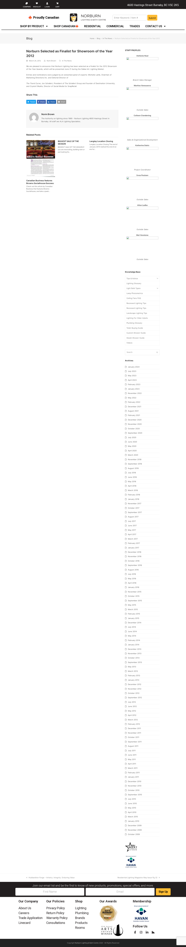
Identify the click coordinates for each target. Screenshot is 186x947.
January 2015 (133, 618)
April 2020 (132, 451)
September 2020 (135, 433)
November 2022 (135, 393)
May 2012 (132, 711)
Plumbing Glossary (134, 323)
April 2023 (132, 380)
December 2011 (134, 728)
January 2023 (133, 389)
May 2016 (132, 578)
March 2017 (133, 539)
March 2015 (133, 609)
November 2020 (135, 424)
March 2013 (133, 671)
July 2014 (132, 627)
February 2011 (134, 772)
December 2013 (134, 649)
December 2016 (134, 552)
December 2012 (134, 684)
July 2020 (132, 437)
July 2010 (132, 799)
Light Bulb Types (133, 288)
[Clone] (27, 3)
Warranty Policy (56, 918)
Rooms (80, 928)
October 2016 (133, 561)
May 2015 (132, 605)
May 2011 (132, 759)
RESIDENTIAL (92, 26)
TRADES (134, 26)
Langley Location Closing (101, 141)
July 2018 (132, 473)
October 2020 (134, 428)
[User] (47, 3)
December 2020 (134, 420)
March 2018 (133, 490)
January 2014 (133, 645)
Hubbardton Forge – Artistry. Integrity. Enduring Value (51, 877)
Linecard (25, 923)
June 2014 (132, 631)
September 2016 (135, 565)
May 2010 (132, 808)
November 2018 (134, 459)
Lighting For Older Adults (137, 318)
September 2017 (135, 512)
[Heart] (37, 3)
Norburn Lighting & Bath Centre (87, 943)
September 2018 (135, 464)
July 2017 (132, 521)
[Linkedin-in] (147, 932)
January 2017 (133, 548)
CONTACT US (153, 26)
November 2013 (134, 653)
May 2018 (132, 481)
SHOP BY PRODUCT (32, 26)
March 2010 (133, 817)
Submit (152, 18)
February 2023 (134, 384)
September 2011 (135, 742)
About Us (25, 908)
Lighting (80, 908)
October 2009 (134, 834)
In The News (67, 61)
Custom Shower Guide (136, 333)
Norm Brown (51, 61)
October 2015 (133, 596)
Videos (129, 343)
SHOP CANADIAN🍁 (66, 26)
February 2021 (134, 415)
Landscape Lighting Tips (136, 313)
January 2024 (133, 367)
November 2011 (134, 733)
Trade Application (30, 918)
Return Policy (55, 913)
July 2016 (132, 574)
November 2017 (134, 503)
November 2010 (134, 786)
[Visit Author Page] (34, 117)
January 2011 (133, 777)
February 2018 (134, 495)
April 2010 (132, 812)
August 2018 (133, 468)
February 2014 (134, 640)
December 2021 (134, 406)
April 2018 (132, 486)
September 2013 (135, 662)
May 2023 (132, 375)
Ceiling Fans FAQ (133, 298)
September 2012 (135, 697)
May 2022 (132, 398)
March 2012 (133, 720)
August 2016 (133, 570)
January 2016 (133, 587)
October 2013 (133, 658)
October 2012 (133, 693)
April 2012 (132, 715)
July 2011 (132, 750)
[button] (31, 102)
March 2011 (133, 768)
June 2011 (132, 755)
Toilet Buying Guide (134, 328)
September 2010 (135, 794)
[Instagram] (141, 932)
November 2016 (134, 556)
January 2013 (133, 680)
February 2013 (134, 675)
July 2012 (132, 702)
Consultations (55, 923)
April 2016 (132, 583)
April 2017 (132, 534)
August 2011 (133, 746)
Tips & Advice (132, 278)
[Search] (142, 352)
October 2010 (133, 790)
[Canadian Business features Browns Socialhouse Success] (40, 158)
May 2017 (132, 530)
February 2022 (134, 402)
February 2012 (134, 724)
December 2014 (134, 622)
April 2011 (132, 764)
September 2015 (135, 600)
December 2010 (134, 781)
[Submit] (157, 352)
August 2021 (133, 411)
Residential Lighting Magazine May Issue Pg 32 (137, 877)
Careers (24, 913)
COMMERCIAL (115, 26)
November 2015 (134, 592)
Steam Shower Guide (135, 338)
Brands (80, 918)
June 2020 (132, 442)
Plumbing (82, 913)
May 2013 (132, 667)
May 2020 (132, 446)
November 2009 (135, 830)
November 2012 (134, 689)
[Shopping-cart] (57, 3)
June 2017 (132, 525)
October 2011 (133, 737)
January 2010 (133, 821)
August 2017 (133, 517)
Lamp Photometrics (134, 293)
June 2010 (132, 803)
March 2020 (133, 455)
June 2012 (132, 706)
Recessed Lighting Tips (136, 303)
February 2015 (134, 614)
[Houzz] (153, 932)
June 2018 (132, 477)
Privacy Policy (55, 908)
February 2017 (134, 543)
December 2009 (134, 825)
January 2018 (133, 499)
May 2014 (132, 636)
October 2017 (133, 508)
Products (81, 923)
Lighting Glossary (133, 283)
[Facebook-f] (135, 932)
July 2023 (132, 371)
